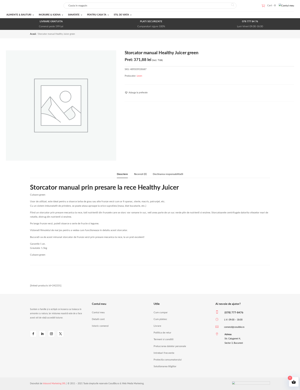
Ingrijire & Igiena (49, 15)
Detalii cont (98, 319)
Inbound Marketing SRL (54, 383)
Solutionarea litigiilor (165, 366)
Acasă (33, 34)
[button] (136, 93)
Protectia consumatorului (168, 359)
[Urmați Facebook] (33, 333)
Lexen (139, 76)
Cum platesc (160, 319)
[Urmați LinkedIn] (42, 333)
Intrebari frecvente (164, 353)
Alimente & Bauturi (18, 15)
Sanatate (74, 15)
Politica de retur (162, 332)
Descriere (122, 174)
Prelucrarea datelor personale (170, 346)
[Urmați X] (60, 333)
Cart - (271, 5)
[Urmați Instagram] (51, 333)
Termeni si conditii (163, 339)
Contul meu (98, 312)
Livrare (157, 326)
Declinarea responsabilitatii (168, 174)
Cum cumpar (161, 312)
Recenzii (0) (140, 174)
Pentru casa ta (96, 15)
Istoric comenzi (100, 326)
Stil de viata (121, 15)
